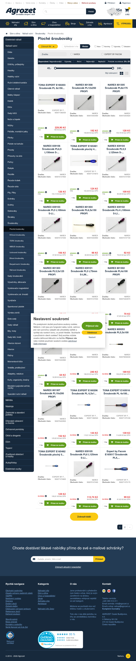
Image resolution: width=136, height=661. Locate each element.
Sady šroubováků (15, 275)
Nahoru (121, 656)
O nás (8, 3)
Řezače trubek (14, 180)
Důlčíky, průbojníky (16, 64)
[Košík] (127, 10)
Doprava (9, 601)
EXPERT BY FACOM (113, 54)
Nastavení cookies (13, 598)
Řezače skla (13, 186)
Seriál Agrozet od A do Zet (17, 627)
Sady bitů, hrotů (14, 337)
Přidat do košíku (57, 136)
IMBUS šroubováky (17, 246)
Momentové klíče (15, 361)
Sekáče (11, 58)
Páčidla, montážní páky (18, 131)
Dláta (10, 52)
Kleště (10, 100)
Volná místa (30, 3)
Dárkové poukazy (89, 3)
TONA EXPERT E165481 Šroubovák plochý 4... (84, 147)
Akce (99, 46)
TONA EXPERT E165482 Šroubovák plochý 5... (51, 453)
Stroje (40, 598)
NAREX (77, 54)
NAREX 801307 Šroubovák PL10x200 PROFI (52, 393)
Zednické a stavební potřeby (15, 413)
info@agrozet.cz (122, 603)
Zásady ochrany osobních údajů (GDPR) (19, 594)
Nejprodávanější (55, 61)
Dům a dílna (15, 33)
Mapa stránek (11, 621)
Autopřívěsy (11, 462)
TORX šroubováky (17, 240)
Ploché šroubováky (17, 229)
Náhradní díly (43, 590)
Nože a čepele (14, 119)
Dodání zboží (11, 603)
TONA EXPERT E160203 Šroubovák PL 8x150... (51, 86)
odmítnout (72, 341)
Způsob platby (12, 606)
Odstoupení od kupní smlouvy (18, 608)
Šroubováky (40, 33)
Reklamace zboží (13, 611)
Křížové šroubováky (17, 235)
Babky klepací (14, 94)
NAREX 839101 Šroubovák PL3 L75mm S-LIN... (84, 271)
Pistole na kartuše (15, 143)
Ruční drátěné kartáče (17, 82)
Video (61, 3)
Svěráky (11, 198)
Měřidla (9, 400)
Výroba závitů (14, 312)
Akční (79, 61)
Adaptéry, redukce (15, 373)
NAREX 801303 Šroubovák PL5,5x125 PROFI (51, 271)
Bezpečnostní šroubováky (20, 264)
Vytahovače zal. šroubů (18, 294)
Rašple (11, 168)
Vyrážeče (12, 300)
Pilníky (10, 137)
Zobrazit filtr (46, 46)
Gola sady (12, 318)
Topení (9, 447)
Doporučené (43, 61)
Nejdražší (101, 61)
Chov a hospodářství (46, 595)
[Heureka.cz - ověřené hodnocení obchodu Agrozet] (60, 639)
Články (52, 3)
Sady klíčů (12, 113)
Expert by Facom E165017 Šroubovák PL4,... (116, 454)
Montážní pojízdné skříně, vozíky (19, 386)
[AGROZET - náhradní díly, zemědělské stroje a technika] (6, 33)
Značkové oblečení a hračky (15, 455)
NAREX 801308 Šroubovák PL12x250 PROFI (84, 88)
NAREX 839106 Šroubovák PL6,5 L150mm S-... (51, 149)
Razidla (11, 174)
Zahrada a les (44, 601)
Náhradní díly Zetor (46, 608)
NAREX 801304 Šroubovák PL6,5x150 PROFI (84, 210)
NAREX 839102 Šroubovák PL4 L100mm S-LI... (116, 210)
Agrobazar (42, 603)
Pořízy (10, 162)
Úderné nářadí (14, 88)
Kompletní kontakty (111, 608)
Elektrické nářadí (13, 39)
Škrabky (11, 217)
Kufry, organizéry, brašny (18, 379)
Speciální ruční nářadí (17, 394)
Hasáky (11, 70)
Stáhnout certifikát (10, 642)
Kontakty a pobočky (14, 624)
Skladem (127, 46)
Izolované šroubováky (18, 252)
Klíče (10, 107)
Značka (45, 54)
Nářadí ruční (27, 33)
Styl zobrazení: (111, 73)
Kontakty (42, 3)
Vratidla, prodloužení (16, 367)
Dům (8, 441)
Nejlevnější (90, 61)
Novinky (107, 46)
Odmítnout (92, 332)
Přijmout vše (92, 325)
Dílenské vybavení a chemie (14, 422)
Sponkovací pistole (16, 306)
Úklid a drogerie (13, 435)
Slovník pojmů (11, 619)
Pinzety (11, 149)
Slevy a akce (72, 3)
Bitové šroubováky (17, 258)
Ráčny (10, 355)
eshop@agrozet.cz (122, 606)
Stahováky (12, 210)
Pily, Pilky (12, 192)
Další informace (40, 343)
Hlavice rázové (14, 343)
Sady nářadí (13, 324)
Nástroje (10, 406)
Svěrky (11, 204)
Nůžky (10, 125)
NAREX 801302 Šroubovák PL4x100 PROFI (116, 271)
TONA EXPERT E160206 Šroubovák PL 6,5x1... (84, 392)
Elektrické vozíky (13, 468)
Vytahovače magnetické (18, 288)
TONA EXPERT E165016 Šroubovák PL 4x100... (116, 392)
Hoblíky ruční (13, 76)
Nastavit (92, 337)
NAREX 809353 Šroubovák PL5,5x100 (116, 330)
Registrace (126, 3)
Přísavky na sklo (15, 155)
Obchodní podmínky (14, 590)
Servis (18, 3)
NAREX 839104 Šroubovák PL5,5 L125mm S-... (116, 149)
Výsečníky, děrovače (17, 282)
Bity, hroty (12, 330)
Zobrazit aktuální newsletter (68, 566)
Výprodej (117, 46)
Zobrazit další (84, 516)
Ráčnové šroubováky (18, 270)
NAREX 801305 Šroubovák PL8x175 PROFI (116, 88)
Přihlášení (111, 3)
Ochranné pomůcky (15, 429)
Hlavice (11, 349)
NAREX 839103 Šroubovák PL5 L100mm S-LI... (52, 210)
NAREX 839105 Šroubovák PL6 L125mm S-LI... (84, 454)
